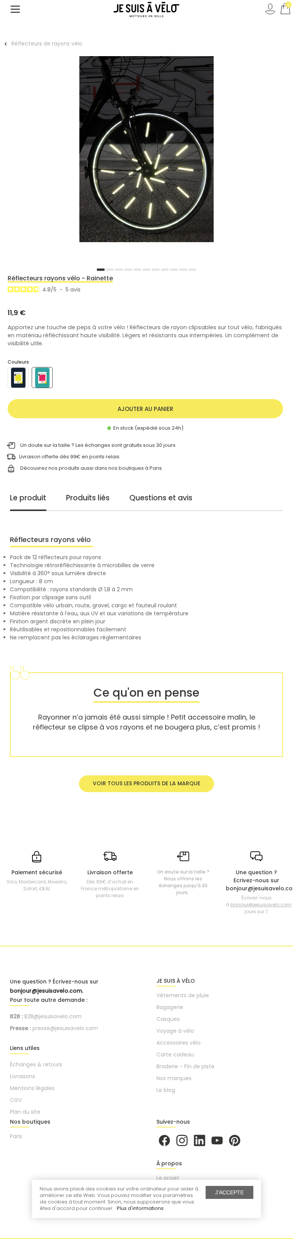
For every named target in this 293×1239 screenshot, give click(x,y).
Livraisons (22, 1076)
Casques (168, 1019)
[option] (146, 150)
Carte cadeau (175, 1054)
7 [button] (155, 270)
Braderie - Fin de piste (185, 1066)
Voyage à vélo (175, 1031)
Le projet (167, 1178)
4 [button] (128, 270)
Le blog (165, 1090)
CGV (16, 1100)
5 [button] (137, 270)
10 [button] (183, 270)
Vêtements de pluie (182, 995)
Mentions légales (32, 1088)
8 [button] (165, 270)
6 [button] (146, 270)
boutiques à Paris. (141, 467)
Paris (16, 1136)
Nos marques (174, 1078)
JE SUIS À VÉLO (175, 981)
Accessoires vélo (178, 1043)
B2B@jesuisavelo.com (53, 1016)
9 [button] (174, 270)
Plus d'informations (140, 1208)
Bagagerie (169, 1007)
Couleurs (18, 362)
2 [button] (110, 270)
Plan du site (25, 1112)
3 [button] (119, 270)
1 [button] (101, 270)
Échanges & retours (36, 1064)
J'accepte (229, 1192)
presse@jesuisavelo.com (65, 1028)
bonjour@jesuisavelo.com (260, 904)
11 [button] (192, 270)
